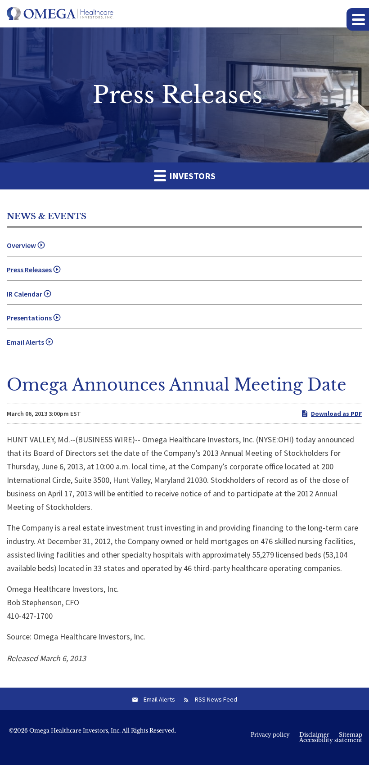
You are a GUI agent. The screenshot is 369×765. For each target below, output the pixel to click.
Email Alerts (25, 342)
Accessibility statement (330, 740)
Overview (21, 245)
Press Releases (29, 269)
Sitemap (350, 735)
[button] (357, 19)
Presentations (29, 317)
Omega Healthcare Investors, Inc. (75, 730)
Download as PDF (336, 414)
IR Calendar (24, 293)
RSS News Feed (216, 699)
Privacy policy (270, 735)
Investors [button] (191, 175)
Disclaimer (314, 735)
